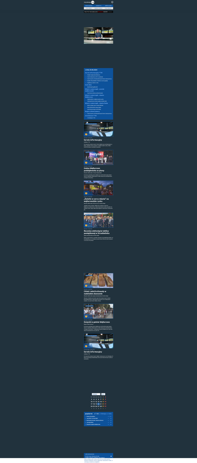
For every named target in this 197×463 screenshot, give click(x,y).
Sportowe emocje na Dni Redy (94, 109)
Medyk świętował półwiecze (93, 74)
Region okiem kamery (92, 111)
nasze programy (88, 5)
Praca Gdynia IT (108, 8)
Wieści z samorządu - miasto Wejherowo (94, 96)
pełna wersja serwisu (89, 454)
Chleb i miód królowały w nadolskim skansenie (95, 292)
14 (101, 401)
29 (96, 397)
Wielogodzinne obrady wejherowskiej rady (97, 101)
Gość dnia (88, 85)
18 (94, 404)
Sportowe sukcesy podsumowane (95, 93)
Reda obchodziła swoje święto (94, 107)
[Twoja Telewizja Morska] (89, 2)
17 (91, 404)
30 (98, 397)
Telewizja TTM (97, 457)
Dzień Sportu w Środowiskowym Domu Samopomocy (99, 78)
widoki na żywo (108, 5)
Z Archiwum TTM (90, 116)
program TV (98, 5)
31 (101, 397)
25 (94, 406)
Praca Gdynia (89, 8)
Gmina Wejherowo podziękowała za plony (94, 169)
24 (91, 406)
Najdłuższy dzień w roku (92, 82)
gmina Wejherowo (89, 152)
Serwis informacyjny (93, 140)
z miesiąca (103, 414)
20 (98, 404)
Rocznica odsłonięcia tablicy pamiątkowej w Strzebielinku (97, 232)
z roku (109, 414)
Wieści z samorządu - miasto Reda (96, 103)
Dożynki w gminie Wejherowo (97, 322)
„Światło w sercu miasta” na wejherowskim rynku (96, 200)
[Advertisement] (98, 19)
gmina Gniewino (89, 214)
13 (98, 401)
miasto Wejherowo (90, 182)
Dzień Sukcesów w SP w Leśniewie (94, 76)
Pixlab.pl (103, 457)
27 (91, 397)
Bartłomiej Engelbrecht (92, 87)
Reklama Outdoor (98, 8)
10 (91, 401)
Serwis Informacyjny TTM (93, 73)
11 (94, 401)
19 (96, 404)
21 (101, 404)
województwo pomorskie (91, 123)
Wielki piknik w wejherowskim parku (95, 99)
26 (96, 406)
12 (96, 401)
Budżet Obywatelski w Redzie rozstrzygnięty (97, 80)
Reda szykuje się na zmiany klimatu (95, 105)
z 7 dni (96, 414)
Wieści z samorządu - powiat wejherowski (94, 90)
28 (94, 397)
